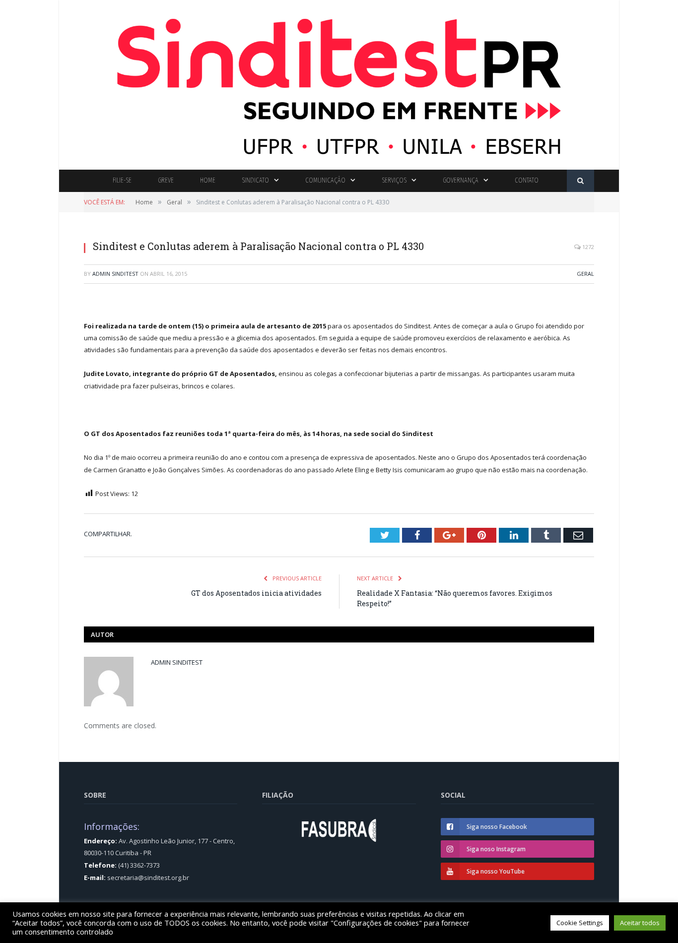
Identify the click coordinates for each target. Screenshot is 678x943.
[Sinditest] (339, 82)
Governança (460, 180)
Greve (166, 180)
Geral (585, 273)
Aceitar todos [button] (640, 922)
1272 (587, 247)
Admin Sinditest (115, 273)
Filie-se (122, 180)
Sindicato (255, 180)
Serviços (394, 180)
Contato (527, 180)
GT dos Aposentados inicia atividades (256, 593)
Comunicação (325, 180)
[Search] (580, 181)
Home (207, 180)
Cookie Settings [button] (579, 922)
